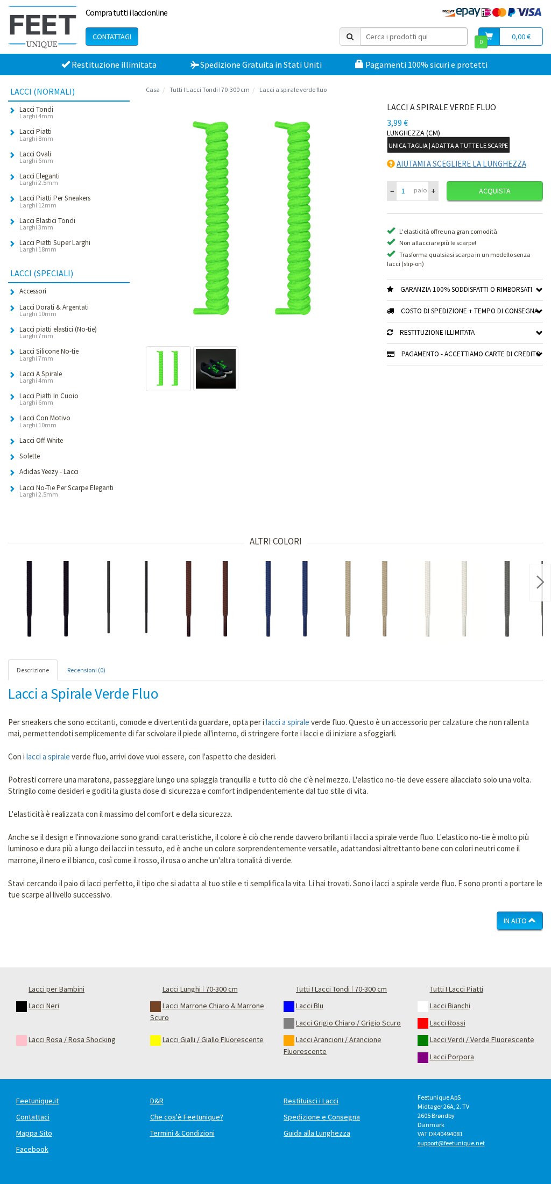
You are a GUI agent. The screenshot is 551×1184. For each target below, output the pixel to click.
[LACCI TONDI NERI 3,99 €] (48, 601)
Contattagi (112, 36)
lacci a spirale (287, 722)
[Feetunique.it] (42, 26)
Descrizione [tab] (33, 670)
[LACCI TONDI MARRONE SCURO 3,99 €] (207, 601)
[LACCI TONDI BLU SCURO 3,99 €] (287, 601)
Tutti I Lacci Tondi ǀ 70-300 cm (209, 89)
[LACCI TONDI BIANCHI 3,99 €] (446, 601)
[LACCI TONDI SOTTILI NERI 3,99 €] (127, 601)
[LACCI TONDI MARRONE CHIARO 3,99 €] (366, 601)
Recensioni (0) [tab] (86, 670)
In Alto (516, 920)
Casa (153, 89)
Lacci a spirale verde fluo (293, 89)
